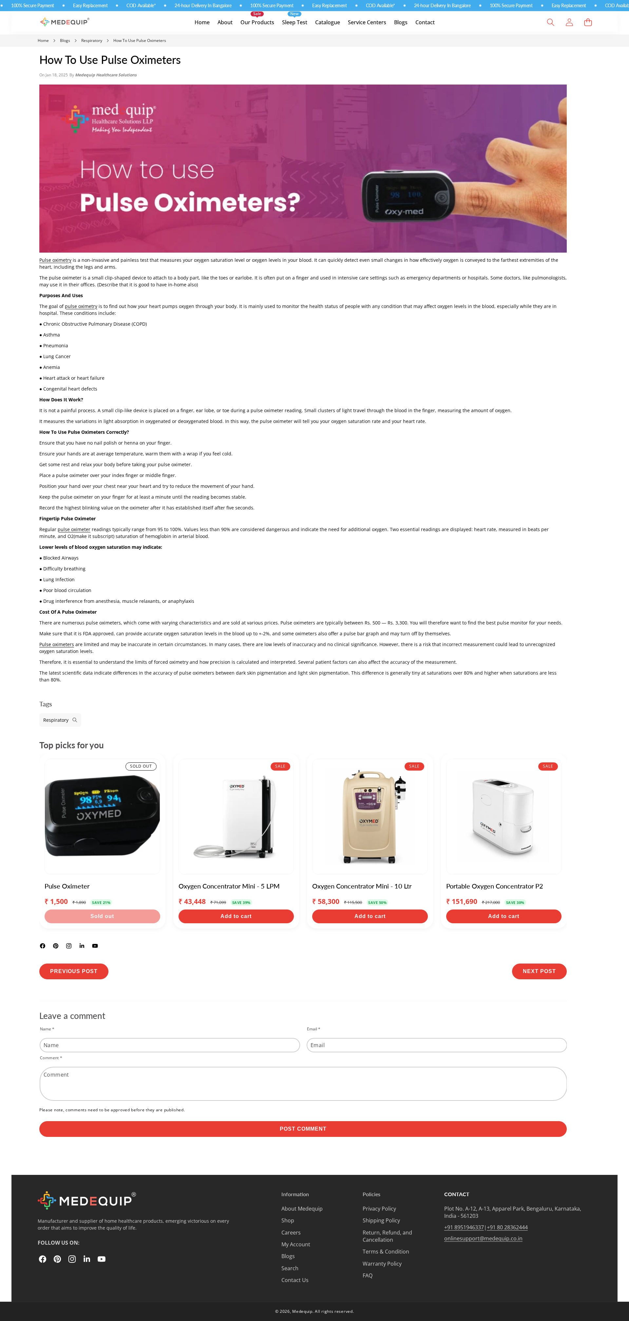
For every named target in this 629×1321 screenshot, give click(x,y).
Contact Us (295, 1280)
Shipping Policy (381, 1220)
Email (313, 1029)
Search (289, 1268)
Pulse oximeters (56, 644)
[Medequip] (70, 24)
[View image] (87, 1200)
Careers (291, 1232)
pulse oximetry (81, 306)
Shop (287, 1220)
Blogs (288, 1256)
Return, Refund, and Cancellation (387, 1236)
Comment (51, 1058)
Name (47, 1029)
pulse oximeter (74, 529)
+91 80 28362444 (507, 1227)
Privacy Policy (379, 1208)
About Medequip (302, 1208)
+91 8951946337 (464, 1227)
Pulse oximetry (55, 260)
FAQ (367, 1275)
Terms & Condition (386, 1251)
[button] (550, 22)
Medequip (302, 1311)
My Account (295, 1244)
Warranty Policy (382, 1263)
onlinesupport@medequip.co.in (483, 1238)
